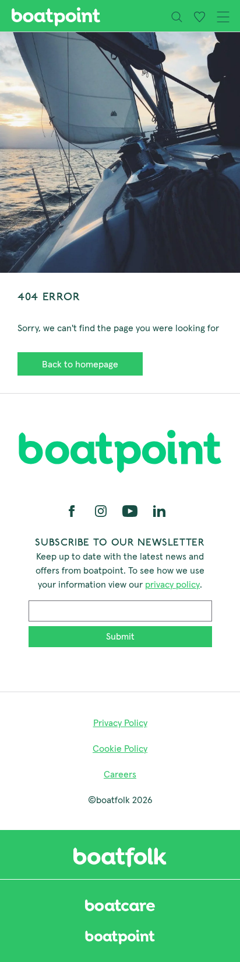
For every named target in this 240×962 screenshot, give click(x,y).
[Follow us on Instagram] (102, 510)
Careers (120, 774)
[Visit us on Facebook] (73, 510)
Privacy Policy (120, 722)
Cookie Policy (120, 748)
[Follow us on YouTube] (131, 510)
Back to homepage (80, 364)
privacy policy (172, 584)
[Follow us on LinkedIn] (159, 510)
